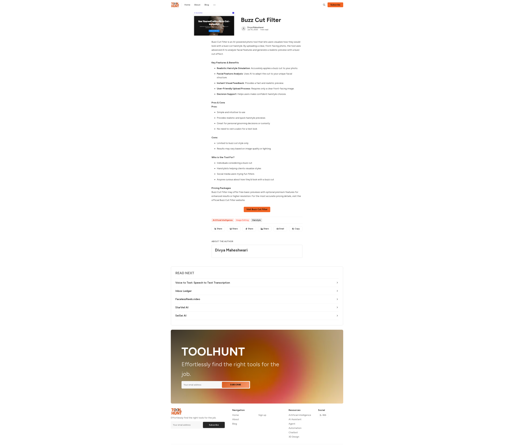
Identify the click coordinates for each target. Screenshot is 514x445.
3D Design (294, 436)
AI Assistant (295, 419)
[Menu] (214, 4)
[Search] (324, 4)
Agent (292, 423)
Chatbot (293, 432)
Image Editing (242, 220)
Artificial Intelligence (223, 220)
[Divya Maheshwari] (243, 28)
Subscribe (335, 5)
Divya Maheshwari (255, 27)
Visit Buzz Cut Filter (257, 209)
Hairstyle (256, 220)
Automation (295, 428)
